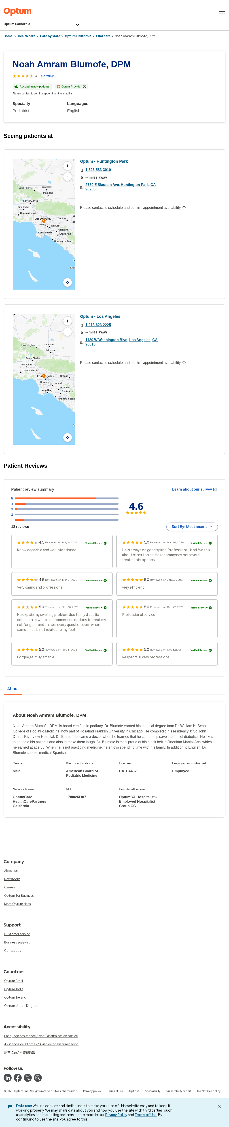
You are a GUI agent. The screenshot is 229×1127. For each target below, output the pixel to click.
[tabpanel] (114, 760)
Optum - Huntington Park (104, 161)
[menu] (222, 11)
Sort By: (189, 527)
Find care (103, 36)
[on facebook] (18, 1078)
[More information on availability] (184, 207)
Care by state (50, 36)
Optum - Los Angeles (100, 316)
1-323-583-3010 (98, 170)
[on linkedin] (8, 1078)
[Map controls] (67, 282)
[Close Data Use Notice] (219, 1106)
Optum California (17, 24)
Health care (26, 36)
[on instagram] (38, 1078)
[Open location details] (44, 221)
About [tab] (13, 689)
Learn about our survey (192, 489)
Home (8, 36)
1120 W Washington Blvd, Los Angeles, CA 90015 (121, 342)
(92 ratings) (48, 76)
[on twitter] (28, 1078)
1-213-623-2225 (98, 325)
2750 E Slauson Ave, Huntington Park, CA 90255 (120, 187)
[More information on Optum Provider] (85, 86)
